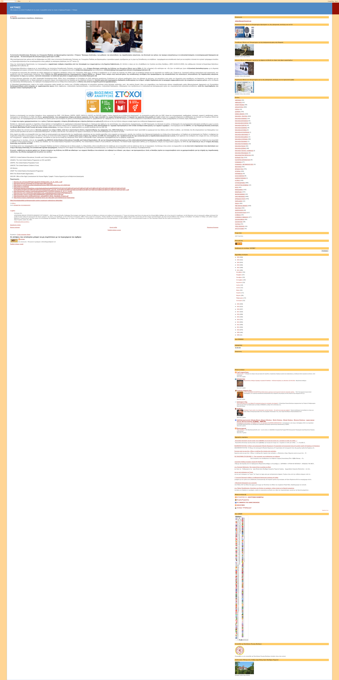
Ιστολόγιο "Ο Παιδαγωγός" (244, 507)
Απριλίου (238, 292)
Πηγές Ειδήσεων (241, 429)
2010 (238, 330)
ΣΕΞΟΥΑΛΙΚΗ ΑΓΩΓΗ (25, 205)
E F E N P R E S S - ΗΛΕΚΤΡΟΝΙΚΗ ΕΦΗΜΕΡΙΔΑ (250, 497)
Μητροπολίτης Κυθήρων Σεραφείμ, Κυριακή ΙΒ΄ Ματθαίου (248, 461)
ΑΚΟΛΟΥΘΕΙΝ (241, 505)
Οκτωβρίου (239, 277)
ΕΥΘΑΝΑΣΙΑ (238, 162)
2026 (238, 257)
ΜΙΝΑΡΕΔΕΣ (238, 192)
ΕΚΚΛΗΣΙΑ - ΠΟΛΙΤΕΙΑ (241, 116)
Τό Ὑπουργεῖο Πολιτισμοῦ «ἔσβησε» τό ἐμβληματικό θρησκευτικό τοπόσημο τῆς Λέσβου (256, 477)
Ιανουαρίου (239, 300)
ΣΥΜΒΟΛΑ (238, 215)
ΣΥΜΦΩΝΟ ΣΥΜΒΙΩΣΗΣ (241, 217)
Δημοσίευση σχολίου (15, 225)
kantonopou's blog (242, 402)
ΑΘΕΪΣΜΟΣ (238, 100)
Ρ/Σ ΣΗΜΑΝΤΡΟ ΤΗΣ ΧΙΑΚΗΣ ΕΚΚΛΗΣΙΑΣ (248, 502)
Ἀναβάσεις (240, 408)
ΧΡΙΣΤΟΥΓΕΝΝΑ (239, 228)
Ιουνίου (238, 287)
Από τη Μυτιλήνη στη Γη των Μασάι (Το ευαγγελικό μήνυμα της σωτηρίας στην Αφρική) (257, 403)
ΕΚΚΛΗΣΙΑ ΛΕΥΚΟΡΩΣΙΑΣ (242, 132)
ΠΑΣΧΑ (237, 203)
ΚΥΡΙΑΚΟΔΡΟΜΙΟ (240, 182)
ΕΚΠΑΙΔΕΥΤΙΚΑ (17, 205)
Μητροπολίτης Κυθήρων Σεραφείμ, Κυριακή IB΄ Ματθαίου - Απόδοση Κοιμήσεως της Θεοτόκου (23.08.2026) (269, 380)
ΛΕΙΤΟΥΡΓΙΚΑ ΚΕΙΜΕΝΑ (241, 185)
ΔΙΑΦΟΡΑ (237, 111)
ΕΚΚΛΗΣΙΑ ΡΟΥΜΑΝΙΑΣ (241, 143)
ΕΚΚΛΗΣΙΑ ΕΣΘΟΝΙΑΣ (241, 127)
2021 (238, 270)
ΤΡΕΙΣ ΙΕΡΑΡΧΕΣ (239, 226)
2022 (238, 267)
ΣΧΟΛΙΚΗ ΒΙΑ (238, 221)
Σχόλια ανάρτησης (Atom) (23, 234)
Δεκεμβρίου (239, 272)
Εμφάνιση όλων (325, 510)
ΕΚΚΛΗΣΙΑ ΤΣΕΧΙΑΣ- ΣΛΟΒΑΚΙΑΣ (244, 150)
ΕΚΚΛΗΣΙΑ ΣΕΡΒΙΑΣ (240, 148)
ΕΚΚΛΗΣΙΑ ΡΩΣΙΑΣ (240, 146)
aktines (22, 239)
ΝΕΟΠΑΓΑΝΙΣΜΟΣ (240, 194)
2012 (238, 324)
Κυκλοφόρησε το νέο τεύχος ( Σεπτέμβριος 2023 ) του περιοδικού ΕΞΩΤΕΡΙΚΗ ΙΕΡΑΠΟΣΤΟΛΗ (259, 423)
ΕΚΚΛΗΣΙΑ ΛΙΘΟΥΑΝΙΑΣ (241, 134)
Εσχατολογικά (240, 373)
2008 (238, 335)
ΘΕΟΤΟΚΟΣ (238, 166)
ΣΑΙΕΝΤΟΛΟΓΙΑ (239, 210)
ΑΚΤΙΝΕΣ (15, 7)
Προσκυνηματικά (241, 428)
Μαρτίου (238, 295)
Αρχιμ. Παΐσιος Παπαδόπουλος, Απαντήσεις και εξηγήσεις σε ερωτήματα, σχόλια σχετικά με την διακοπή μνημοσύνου (264, 488)
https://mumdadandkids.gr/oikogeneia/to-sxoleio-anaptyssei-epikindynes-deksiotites (36, 200)
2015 (238, 317)
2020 (238, 304)
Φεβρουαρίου (239, 298)
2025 (238, 260)
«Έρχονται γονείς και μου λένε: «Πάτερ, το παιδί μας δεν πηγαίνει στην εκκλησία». (255, 451)
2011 (238, 327)
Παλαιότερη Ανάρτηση (212, 227)
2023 (238, 265)
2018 (238, 309)
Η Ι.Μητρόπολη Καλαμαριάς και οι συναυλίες (245, 483)
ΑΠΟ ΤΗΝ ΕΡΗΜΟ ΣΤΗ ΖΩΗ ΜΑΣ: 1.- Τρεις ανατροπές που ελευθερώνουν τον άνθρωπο (257, 456)
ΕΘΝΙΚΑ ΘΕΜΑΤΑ (239, 114)
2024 (238, 262)
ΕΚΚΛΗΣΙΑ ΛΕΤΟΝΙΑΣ (241, 130)
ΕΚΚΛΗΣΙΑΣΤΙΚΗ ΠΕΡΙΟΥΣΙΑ (243, 155)
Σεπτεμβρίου (239, 280)
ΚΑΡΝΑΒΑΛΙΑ (239, 173)
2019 (238, 306)
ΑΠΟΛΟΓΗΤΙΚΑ (239, 107)
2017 (238, 311)
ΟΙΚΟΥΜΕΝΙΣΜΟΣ (240, 196)
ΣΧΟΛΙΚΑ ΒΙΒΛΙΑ (239, 219)
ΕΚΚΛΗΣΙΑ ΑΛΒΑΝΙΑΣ (241, 118)
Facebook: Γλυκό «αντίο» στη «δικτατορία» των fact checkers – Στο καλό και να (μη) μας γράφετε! (267, 410)
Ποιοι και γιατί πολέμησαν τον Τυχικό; (243, 472)
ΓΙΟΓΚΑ (237, 109)
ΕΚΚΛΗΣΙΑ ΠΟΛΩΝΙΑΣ (241, 141)
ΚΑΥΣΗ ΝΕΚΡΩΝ (239, 176)
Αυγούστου (239, 282)
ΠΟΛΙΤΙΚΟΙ (238, 208)
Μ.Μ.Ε (236, 187)
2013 (238, 322)
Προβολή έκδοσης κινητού (114, 230)
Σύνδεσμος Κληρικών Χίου (244, 390)
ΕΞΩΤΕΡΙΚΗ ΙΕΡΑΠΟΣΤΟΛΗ (242, 159)
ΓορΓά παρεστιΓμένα (243, 372)
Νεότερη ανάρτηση (15, 227)
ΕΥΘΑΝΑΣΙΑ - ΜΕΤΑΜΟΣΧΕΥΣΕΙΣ (244, 164)
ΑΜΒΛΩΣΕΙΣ (238, 102)
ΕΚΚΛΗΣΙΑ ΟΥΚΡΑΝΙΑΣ (241, 139)
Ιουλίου (238, 285)
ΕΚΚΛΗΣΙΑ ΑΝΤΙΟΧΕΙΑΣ (241, 120)
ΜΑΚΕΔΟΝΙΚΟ (239, 189)
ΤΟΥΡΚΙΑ (237, 224)
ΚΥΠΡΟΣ (237, 180)
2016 (238, 314)
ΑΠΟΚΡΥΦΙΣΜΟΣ (239, 104)
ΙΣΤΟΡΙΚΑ (237, 171)
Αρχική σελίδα (113, 227)
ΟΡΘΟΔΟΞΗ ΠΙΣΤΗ (240, 198)
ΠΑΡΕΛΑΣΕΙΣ (238, 201)
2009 (238, 332)
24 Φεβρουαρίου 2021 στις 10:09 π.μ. (21, 221)
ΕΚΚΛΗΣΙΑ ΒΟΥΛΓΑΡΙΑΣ (241, 123)
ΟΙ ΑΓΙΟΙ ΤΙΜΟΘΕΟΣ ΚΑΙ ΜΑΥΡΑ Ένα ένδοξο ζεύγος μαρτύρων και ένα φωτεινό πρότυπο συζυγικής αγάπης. (269, 392)
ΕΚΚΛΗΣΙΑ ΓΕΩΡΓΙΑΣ (241, 125)
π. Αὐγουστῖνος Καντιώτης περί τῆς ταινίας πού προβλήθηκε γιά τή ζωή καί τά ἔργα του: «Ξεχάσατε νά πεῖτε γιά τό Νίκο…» (265, 440)
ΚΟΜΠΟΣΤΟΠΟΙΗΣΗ (240, 178)
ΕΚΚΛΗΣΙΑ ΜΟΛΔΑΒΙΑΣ (241, 137)
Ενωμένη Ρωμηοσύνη (243, 500)
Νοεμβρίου (239, 274)
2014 (238, 319)
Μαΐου (238, 290)
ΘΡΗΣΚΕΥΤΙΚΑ (239, 169)
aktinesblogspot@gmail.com (243, 21)
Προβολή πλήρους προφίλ (16, 244)
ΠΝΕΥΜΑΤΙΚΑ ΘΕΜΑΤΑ (241, 205)
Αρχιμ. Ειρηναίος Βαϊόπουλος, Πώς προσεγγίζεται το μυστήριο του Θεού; (252, 467)
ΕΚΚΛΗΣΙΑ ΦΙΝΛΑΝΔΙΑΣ (241, 153)
